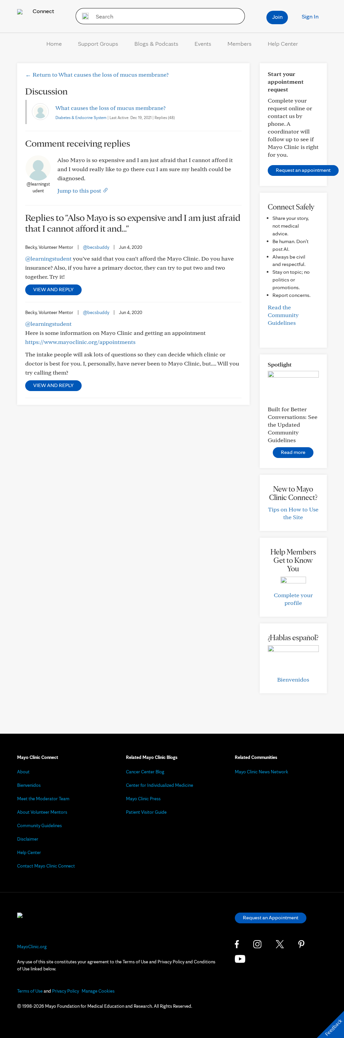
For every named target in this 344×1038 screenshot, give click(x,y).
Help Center (283, 43)
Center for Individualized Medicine (159, 785)
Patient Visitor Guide (146, 812)
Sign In (310, 16)
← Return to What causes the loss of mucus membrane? (97, 74)
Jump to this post (79, 190)
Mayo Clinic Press (143, 798)
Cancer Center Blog (145, 771)
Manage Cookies (98, 991)
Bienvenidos (293, 679)
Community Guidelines (39, 825)
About (23, 771)
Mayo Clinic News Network (261, 771)
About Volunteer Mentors (42, 812)
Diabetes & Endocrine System (80, 117)
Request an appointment (303, 170)
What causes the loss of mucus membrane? (110, 107)
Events (203, 43)
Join (277, 16)
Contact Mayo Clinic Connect (46, 866)
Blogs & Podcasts (156, 43)
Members (239, 43)
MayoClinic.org (32, 946)
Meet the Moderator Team (43, 798)
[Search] (83, 16)
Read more (293, 452)
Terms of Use (30, 991)
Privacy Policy (65, 991)
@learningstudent (48, 258)
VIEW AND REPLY (53, 289)
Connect (42, 10)
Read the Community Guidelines (283, 315)
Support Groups (98, 43)
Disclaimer (27, 839)
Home (54, 43)
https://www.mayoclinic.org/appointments (80, 341)
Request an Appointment (270, 917)
